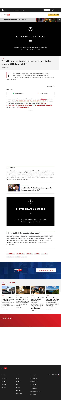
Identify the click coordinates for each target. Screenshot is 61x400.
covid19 (10, 256)
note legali (33, 384)
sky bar (18, 387)
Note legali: (33, 375)
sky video (4, 384)
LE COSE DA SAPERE (23, 101)
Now (17, 384)
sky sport (4, 378)
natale (29, 253)
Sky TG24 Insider (54, 14)
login (57, 10)
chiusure (43, 99)
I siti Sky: (4, 375)
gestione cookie (34, 378)
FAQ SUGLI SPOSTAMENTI (38, 101)
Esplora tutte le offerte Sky (16, 10)
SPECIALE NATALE (22, 107)
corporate (33, 394)
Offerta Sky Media (35, 391)
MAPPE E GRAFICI (30, 105)
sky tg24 (4, 381)
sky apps (18, 381)
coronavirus (21, 256)
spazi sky (18, 390)
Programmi (19, 393)
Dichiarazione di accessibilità (34, 387)
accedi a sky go (53, 374)
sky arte (4, 387)
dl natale (20, 253)
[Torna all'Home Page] (7, 15)
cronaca (11, 253)
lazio (44, 253)
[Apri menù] (2, 15)
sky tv (17, 378)
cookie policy (34, 381)
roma (37, 253)
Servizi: (17, 375)
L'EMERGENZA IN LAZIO (44, 105)
